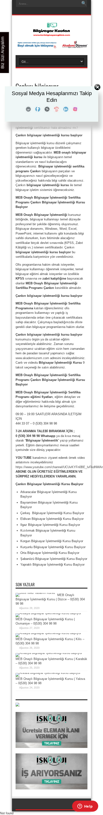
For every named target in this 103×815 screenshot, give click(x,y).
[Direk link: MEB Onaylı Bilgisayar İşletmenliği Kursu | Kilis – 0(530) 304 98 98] (48, 633)
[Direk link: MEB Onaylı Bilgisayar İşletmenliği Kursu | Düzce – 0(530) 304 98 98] (35, 593)
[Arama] (83, 3)
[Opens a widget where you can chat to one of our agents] (85, 807)
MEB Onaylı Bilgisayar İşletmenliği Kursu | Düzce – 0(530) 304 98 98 (50, 599)
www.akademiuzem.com (32, 358)
